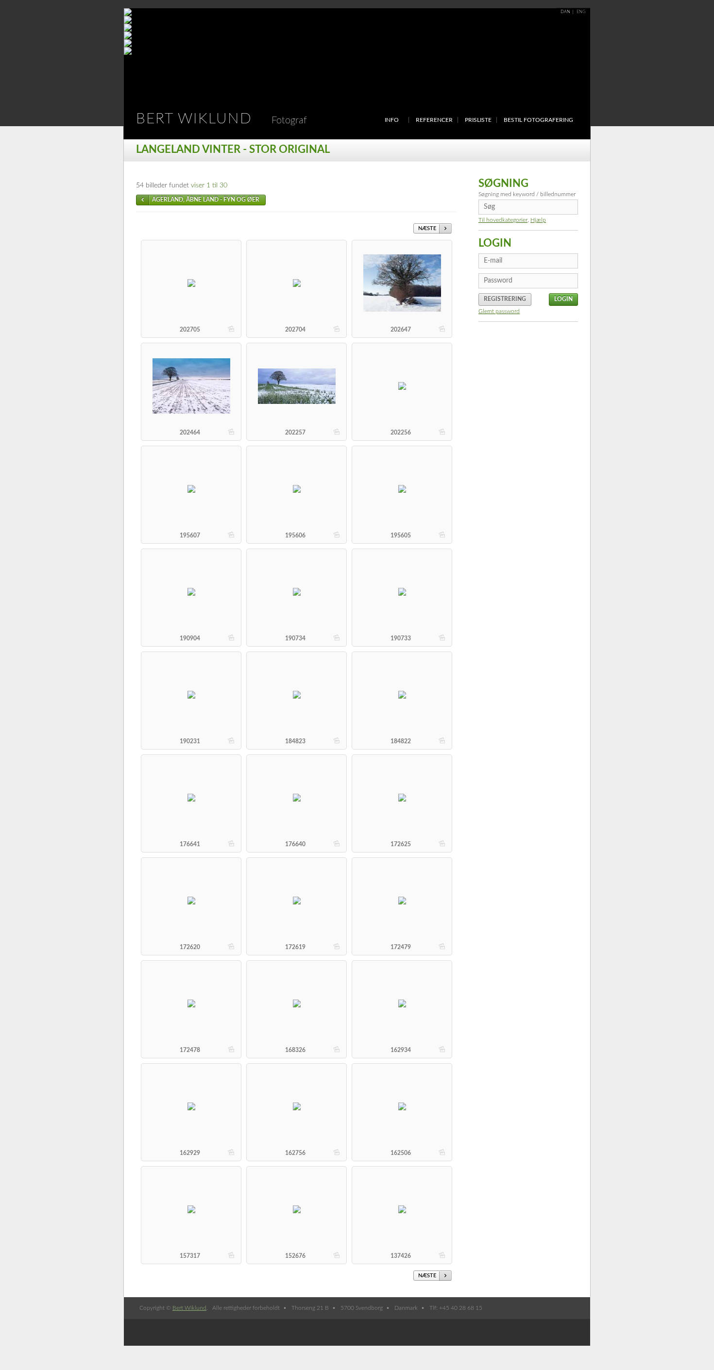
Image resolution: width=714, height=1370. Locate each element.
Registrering (505, 299)
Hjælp (538, 220)
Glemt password (499, 311)
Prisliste (478, 120)
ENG (581, 12)
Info (392, 120)
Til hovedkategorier (502, 220)
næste (427, 228)
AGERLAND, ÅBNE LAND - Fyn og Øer (205, 199)
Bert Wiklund (221, 119)
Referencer (434, 120)
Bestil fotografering (538, 120)
